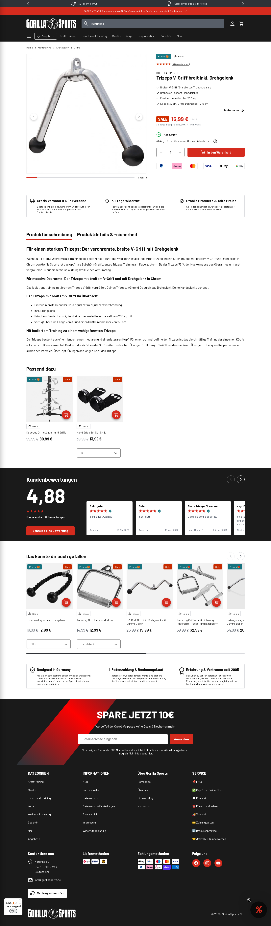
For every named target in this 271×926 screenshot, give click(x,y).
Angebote (34, 839)
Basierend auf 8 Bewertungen (45, 517)
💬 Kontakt (199, 798)
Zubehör (33, 822)
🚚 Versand (199, 814)
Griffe (77, 47)
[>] (243, 4)
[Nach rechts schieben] (139, 116)
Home (29, 47)
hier (150, 753)
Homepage (144, 781)
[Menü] (20, 900)
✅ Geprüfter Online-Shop (207, 790)
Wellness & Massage (40, 814)
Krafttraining (44, 47)
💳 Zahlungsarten (203, 822)
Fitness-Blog (145, 798)
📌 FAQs (197, 781)
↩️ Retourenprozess (204, 830)
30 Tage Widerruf (88, 3)
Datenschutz (90, 798)
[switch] (13, 911)
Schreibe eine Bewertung (50, 530)
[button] (241, 23)
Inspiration (143, 806)
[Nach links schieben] (33, 116)
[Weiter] (241, 479)
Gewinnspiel (90, 814)
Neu (30, 830)
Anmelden (181, 739)
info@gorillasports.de (48, 879)
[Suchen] (86, 23)
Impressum (89, 822)
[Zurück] (231, 479)
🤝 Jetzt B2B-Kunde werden (209, 839)
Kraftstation (62, 47)
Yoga (31, 806)
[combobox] (153, 23)
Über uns (142, 790)
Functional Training (39, 798)
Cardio (32, 790)
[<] (28, 4)
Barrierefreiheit (92, 790)
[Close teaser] (249, 900)
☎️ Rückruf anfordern (205, 806)
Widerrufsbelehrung (94, 830)
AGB (85, 781)
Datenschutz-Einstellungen (99, 806)
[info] (215, 141)
